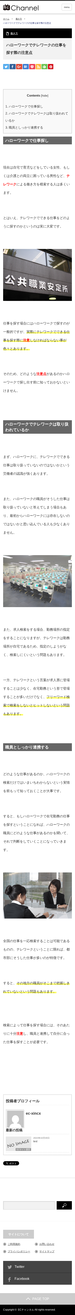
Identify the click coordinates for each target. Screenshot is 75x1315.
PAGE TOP (40, 1299)
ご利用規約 (14, 1244)
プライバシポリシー (19, 1251)
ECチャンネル (26, 1309)
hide (45, 95)
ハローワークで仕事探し (24, 106)
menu (67, 7)
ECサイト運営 (23, 1149)
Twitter (19, 1266)
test (35, 1141)
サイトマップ (46, 1251)
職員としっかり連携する (24, 127)
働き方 (19, 19)
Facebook (22, 1278)
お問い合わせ (46, 1244)
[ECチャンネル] (26, 7)
